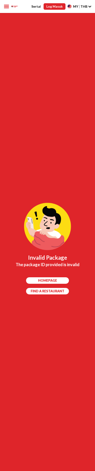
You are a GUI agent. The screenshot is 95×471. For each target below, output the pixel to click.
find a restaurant (47, 291)
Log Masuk (54, 6)
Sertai (36, 6)
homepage (47, 280)
